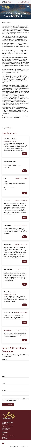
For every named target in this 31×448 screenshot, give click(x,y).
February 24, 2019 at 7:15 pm (10, 294)
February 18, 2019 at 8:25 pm (10, 141)
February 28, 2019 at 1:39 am (21, 312)
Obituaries (9, 128)
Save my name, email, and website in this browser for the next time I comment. (15, 399)
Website (4, 390)
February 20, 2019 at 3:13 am (21, 200)
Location (4, 437)
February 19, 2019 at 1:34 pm (21, 178)
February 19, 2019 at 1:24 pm (10, 164)
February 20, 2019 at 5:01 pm (21, 244)
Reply (24, 153)
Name (4, 376)
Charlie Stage (7, 330)
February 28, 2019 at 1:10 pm (21, 330)
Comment (5, 359)
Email (4, 383)
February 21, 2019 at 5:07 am (21, 269)
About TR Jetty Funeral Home (8, 436)
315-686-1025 (7, 2)
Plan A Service (5, 438)
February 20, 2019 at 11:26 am (21, 225)
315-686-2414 (9, 1)
